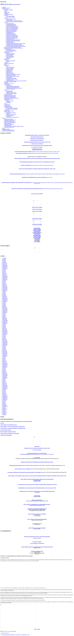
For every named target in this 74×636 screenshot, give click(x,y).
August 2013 (4, 400)
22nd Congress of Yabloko (8, 9)
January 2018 (4, 351)
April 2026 (4, 261)
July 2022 (4, 302)
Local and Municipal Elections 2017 (12, 26)
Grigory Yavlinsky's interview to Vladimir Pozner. (23, 468)
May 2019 (4, 337)
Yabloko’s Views (5, 8)
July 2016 (4, 368)
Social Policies (6, 99)
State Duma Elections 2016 (10, 42)
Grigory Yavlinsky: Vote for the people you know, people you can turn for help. (21, 475)
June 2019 (4, 336)
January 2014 (4, 395)
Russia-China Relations (10, 54)
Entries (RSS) (18, 634)
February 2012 (4, 409)
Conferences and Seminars (8, 14)
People (3, 128)
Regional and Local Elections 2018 (12, 36)
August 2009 (4, 413)
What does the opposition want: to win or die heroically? (37, 453)
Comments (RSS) (24, 634)
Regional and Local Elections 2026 (10, 97)
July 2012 (4, 407)
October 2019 (4, 332)
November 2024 (5, 277)
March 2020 (4, 328)
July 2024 (4, 280)
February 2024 (4, 285)
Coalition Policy (7, 12)
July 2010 (4, 412)
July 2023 (4, 291)
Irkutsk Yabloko (37, 231)
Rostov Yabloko (37, 234)
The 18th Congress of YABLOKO (11, 108)
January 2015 (4, 384)
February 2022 (4, 307)
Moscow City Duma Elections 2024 (12, 28)
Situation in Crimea (9, 90)
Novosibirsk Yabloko (37, 233)
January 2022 (4, 308)
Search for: (2, 3)
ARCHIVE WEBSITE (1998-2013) (6, 4)
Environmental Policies (8, 48)
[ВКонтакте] (39, 629)
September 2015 (5, 377)
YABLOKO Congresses (8, 107)
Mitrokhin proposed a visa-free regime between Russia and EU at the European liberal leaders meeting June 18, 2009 (37, 492)
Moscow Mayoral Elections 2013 (11, 30)
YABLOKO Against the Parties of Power (13, 86)
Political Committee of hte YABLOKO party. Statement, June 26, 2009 (42, 165)
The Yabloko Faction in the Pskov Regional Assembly (15, 45)
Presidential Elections (9, 32)
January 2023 (4, 297)
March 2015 (4, 382)
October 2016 (4, 365)
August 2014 (4, 389)
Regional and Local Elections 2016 (12, 35)
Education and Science (10, 100)
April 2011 (4, 411)
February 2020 (4, 329)
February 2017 (4, 361)
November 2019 (5, 331)
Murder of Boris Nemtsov (10, 73)
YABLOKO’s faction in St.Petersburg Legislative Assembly (16, 46)
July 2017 (4, 357)
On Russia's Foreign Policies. (26, 165)
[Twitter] (38, 629)
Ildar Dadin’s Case (9, 70)
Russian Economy (9, 19)
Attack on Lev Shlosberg (10, 67)
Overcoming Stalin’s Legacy (8, 83)
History (5, 64)
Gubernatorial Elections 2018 (11, 24)
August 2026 (4, 258)
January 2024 (4, 286)
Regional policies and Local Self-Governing (11, 98)
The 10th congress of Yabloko (37, 224)
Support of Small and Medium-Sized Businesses (14, 20)
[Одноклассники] (37, 629)
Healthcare (8, 101)
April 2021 (4, 316)
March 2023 (4, 295)
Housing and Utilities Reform (11, 18)
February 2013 (4, 405)
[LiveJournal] (35, 629)
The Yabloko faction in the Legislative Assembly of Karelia (15, 43)
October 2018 (4, 343)
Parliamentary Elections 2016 (11, 31)
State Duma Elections (9, 41)
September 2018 (5, 344)
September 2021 (5, 311)
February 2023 (4, 296)
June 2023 (4, 292)
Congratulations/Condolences (11, 112)
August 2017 (4, 356)
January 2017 (4, 362)
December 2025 (5, 265)
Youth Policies (8, 102)
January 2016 (4, 373)
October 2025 (4, 267)
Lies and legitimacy (37, 457)
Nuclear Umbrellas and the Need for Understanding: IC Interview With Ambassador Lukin (37, 546)
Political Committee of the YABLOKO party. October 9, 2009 (52, 188)
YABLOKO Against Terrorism (11, 93)
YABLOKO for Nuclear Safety (11, 50)
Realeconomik (37, 446)
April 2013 (4, 403)
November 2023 (5, 288)
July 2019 (4, 335)
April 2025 (4, 272)
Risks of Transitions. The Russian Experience (8, 431)
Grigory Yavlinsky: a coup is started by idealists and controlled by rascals (12, 428)
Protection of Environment (10, 49)
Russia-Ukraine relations (10, 56)
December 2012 (5, 406)
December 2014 (5, 385)
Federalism (8, 113)
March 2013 (4, 404)
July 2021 (4, 313)
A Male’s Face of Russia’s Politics (6, 435)
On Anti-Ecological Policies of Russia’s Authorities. (23, 151)
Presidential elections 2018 (10, 33)
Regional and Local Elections (11, 34)
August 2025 (4, 269)
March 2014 (4, 393)
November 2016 (5, 364)
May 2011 (4, 410)
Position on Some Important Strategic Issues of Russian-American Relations (37, 536)
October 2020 (4, 321)
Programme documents (8, 94)
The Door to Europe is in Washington (40, 519)
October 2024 (4, 278)
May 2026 (4, 260)
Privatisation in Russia (9, 115)
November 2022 (5, 299)
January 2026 (4, 264)
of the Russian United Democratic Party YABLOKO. (33, 173)
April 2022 (4, 305)
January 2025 (4, 275)
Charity (5, 11)
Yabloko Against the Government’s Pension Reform (14, 21)
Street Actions (8, 116)
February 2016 (4, 372)
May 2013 (4, 402)
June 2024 (4, 281)
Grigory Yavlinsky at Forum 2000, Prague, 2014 (8, 424)
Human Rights (6, 65)
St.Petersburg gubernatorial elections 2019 (13, 40)
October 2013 (4, 398)
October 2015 (4, 376)
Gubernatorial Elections (10, 23)
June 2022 (4, 303)
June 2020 (4, 325)
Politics (5, 89)
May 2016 (4, 370)
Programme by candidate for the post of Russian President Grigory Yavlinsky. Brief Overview (16, 421)
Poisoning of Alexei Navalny (11, 75)
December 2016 (5, 363)
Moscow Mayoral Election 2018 (11, 29)
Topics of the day (7, 105)
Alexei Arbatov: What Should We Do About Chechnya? (37, 508)
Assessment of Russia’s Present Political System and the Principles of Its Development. (16, 182)
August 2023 (4, 290)
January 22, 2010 (37, 177)
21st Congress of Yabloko (10, 16)
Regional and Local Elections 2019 (12, 37)
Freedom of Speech (9, 69)
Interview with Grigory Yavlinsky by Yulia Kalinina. (45, 454)
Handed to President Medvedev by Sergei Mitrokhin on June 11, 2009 (53, 173)
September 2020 (5, 322)
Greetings (6, 62)
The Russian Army (7, 104)
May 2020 (4, 326)
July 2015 (4, 379)
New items (6, 82)
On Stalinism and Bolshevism (37, 148)
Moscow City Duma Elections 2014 (12, 27)
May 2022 (4, 304)
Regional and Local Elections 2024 (10, 96)
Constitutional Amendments (10, 60)
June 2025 (4, 270)
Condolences (6, 13)
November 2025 (5, 266)
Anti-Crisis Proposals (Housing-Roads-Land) (17, 173)
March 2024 (4, 284)
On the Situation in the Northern (21, 153)
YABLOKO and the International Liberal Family (14, 88)
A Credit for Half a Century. (22, 484)
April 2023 (4, 294)
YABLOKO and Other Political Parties (12, 87)
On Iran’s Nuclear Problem (23, 168)
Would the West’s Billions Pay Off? (37, 551)
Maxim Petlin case (9, 71)
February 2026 (4, 263)
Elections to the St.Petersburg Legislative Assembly (12, 47)
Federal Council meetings (8, 51)
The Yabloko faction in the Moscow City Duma (14, 44)
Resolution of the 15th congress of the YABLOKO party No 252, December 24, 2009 (44, 153)
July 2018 (4, 346)
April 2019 (4, 338)
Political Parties (6, 84)
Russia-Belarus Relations (10, 53)
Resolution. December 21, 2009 (37, 149)
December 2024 (5, 276)
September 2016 (5, 366)
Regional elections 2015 (10, 38)
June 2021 (4, 314)
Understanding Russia (7, 106)
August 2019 (4, 334)
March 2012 (4, 408)
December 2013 (5, 396)
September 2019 (5, 333)
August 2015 (4, 378)
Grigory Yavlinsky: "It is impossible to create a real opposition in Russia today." (37, 504)
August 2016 (4, 367)
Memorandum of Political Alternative (10, 81)
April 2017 (4, 360)
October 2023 (4, 289)
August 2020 (4, 323)
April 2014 (4, 392)
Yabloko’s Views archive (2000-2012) (8, 130)
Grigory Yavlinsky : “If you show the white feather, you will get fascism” (12, 426)
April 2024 (4, 283)
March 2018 (4, 350)
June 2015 (4, 380)
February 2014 (4, 394)
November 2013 (5, 397)
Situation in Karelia (9, 91)
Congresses (6, 15)
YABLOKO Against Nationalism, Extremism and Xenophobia (16, 80)
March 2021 (4, 317)
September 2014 (5, 388)
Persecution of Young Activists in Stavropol (13, 74)
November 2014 (5, 386)
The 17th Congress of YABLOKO (37, 193)
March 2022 (4, 306)
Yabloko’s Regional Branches (9, 110)
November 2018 (5, 342)
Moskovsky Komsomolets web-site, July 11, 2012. (28, 454)
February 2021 (4, 318)
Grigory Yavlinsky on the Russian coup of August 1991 (9, 433)
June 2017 (4, 358)
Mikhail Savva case (9, 72)
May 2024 (4, 282)
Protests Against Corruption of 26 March (12, 76)
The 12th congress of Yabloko (37, 211)
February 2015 (4, 383)
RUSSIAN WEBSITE (16, 4)
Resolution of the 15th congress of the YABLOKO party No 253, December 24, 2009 (45, 151)
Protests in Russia (9, 77)
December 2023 (5, 287)
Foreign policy (6, 52)
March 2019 (4, 339)
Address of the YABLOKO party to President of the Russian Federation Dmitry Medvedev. (27, 188)
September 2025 (5, 268)
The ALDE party (9, 85)
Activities (5, 10)
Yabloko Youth (6, 109)
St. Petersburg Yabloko (37, 229)
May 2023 (4, 293)
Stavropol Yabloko (37, 241)
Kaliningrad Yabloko (36, 232)
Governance (6, 59)
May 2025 (4, 271)
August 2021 (4, 312)
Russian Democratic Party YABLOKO (9, 634)
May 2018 (4, 348)
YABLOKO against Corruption (11, 92)
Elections (5, 22)
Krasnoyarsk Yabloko (37, 237)
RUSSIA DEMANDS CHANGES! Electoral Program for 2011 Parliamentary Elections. (37, 145)
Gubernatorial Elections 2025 (11, 25)
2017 (7, 66)
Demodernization (37, 495)
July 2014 (4, 390)
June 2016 (4, 369)
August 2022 (4, 301)
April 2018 (4, 349)
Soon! (5, 103)
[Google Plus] (34, 629)
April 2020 (4, 327)
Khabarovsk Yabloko (37, 230)
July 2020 (4, 324)
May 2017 (4, 359)
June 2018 (4, 347)
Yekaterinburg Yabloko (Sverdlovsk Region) (37, 236)
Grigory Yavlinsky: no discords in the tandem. (28, 479)
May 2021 (4, 315)
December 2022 (5, 298)
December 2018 (5, 341)
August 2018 (4, 345)
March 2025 (4, 273)
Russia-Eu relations (9, 55)
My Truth (2, 423)
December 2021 (5, 309)
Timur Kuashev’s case (9, 79)
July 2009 (4, 414)
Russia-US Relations (9, 57)
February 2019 (4, 340)
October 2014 (4, 387)
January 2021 (4, 319)
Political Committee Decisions (11, 114)
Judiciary (7, 61)
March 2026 (4, 262)
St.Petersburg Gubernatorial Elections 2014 (13, 39)
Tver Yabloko (36, 239)
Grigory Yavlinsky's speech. (37, 523)
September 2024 (5, 279)
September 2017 (5, 355)
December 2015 (5, 374)
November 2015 (5, 375)
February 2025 (4, 274)
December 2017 (5, 352)
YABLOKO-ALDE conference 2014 (12, 117)
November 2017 (5, 353)
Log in (28, 634)
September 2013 (5, 399)
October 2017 (4, 354)
